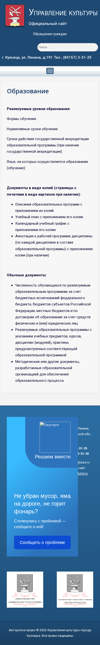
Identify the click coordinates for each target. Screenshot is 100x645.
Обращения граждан (50, 34)
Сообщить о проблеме (42, 542)
